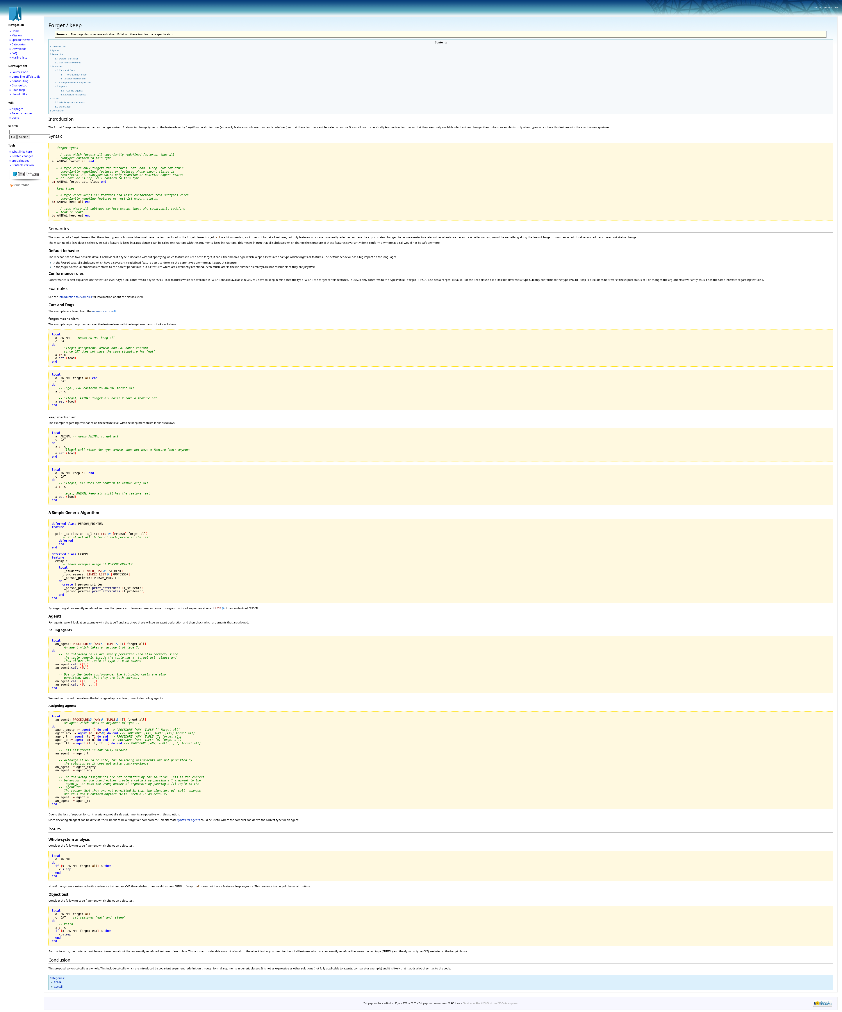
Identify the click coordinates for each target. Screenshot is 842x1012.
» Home (14, 31)
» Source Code (18, 72)
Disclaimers (468, 1003)
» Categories (17, 44)
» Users (14, 118)
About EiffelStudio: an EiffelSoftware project (497, 1003)
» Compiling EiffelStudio (25, 77)
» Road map (17, 90)
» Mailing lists (18, 57)
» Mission (15, 35)
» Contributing (19, 81)
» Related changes (21, 156)
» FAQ (13, 53)
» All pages (16, 109)
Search (13, 126)
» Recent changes (20, 113)
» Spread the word (21, 40)
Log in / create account (826, 7)
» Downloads (17, 49)
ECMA (58, 982)
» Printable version (21, 165)
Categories (57, 978)
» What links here (20, 152)
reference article (102, 311)
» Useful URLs (18, 94)
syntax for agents (188, 820)
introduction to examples (75, 297)
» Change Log (18, 85)
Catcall (58, 987)
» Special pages (19, 161)
